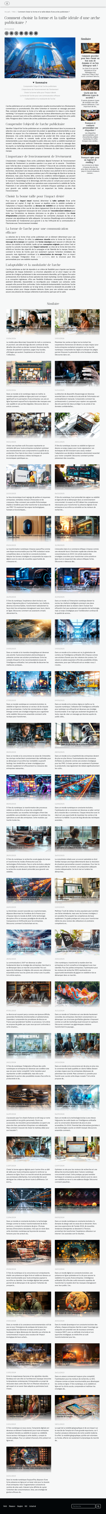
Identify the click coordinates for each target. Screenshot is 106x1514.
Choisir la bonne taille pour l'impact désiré (40, 92)
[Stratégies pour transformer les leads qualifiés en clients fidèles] (77, 1046)
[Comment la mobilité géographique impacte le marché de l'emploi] (77, 1408)
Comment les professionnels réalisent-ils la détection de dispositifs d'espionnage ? (74, 381)
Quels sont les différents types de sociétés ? (90, 95)
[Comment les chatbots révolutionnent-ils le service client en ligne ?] (28, 580)
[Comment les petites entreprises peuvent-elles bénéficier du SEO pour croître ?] (77, 942)
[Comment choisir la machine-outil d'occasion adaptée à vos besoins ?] (28, 425)
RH (26, 1506)
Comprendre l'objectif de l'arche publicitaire (40, 86)
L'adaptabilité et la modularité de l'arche (40, 99)
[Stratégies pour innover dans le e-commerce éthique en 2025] (77, 529)
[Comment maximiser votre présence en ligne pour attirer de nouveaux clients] (28, 1253)
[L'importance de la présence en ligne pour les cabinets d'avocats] (28, 1408)
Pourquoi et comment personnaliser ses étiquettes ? (90, 126)
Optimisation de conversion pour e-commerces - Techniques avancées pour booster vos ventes (77, 795)
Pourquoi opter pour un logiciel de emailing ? (90, 159)
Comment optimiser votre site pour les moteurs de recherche (77, 1157)
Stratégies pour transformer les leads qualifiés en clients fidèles (77, 1053)
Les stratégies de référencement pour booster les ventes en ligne (77, 1364)
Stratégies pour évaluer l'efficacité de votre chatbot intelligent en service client (75, 588)
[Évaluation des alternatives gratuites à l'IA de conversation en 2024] (77, 1097)
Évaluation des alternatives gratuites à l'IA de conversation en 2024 (75, 1105)
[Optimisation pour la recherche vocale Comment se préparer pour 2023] (28, 839)
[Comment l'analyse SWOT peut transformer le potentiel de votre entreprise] (77, 1304)
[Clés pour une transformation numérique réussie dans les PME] (28, 529)
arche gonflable (43, 257)
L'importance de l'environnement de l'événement (40, 89)
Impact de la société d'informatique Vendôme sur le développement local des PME (28, 485)
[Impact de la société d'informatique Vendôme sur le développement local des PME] (28, 477)
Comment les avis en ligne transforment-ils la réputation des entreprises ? (27, 381)
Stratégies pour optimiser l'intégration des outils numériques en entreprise (28, 1053)
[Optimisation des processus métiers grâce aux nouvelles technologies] (28, 787)
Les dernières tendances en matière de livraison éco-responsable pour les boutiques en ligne (28, 1312)
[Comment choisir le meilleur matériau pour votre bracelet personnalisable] (28, 1097)
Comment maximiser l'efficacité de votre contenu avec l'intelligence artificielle (77, 691)
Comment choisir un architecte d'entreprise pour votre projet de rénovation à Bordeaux (28, 1364)
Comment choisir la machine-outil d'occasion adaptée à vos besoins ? (27, 433)
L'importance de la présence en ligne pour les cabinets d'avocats (27, 1415)
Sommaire (41, 82)
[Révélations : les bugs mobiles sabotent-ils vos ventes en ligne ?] (28, 322)
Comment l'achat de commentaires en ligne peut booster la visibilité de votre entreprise (28, 691)
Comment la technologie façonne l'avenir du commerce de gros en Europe (26, 1208)
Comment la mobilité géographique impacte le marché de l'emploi (75, 1415)
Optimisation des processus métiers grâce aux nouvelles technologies (27, 795)
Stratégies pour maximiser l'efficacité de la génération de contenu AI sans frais (74, 640)
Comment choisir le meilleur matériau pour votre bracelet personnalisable (28, 1105)
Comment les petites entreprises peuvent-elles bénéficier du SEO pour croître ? (76, 950)
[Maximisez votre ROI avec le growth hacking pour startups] (28, 735)
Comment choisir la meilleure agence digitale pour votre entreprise (29, 1157)
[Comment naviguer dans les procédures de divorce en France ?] (28, 994)
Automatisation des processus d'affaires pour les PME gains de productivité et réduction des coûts (77, 743)
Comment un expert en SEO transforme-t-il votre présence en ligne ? (77, 485)
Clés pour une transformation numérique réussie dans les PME (28, 536)
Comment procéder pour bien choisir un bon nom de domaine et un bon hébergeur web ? (90, 61)
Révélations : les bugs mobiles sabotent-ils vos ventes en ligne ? (27, 330)
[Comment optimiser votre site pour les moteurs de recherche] (77, 1149)
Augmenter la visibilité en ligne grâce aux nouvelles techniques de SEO (74, 433)
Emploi (20, 1506)
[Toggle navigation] (7, 3)
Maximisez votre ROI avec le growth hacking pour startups (28, 743)
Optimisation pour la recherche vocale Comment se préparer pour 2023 (28, 847)
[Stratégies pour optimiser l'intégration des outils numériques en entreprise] (28, 1046)
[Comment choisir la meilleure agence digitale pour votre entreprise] (28, 1149)
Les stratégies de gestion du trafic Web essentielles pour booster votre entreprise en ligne (29, 1467)
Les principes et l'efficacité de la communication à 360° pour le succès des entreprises (29, 950)
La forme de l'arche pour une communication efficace (40, 96)
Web (14, 12)
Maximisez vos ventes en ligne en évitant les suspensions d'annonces (75, 330)
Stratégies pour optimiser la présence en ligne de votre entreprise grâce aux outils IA (77, 1260)
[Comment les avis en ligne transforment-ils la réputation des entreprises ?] (28, 373)
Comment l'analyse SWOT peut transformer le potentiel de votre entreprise (75, 1312)
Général (32, 1506)
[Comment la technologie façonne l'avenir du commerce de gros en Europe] (28, 1201)
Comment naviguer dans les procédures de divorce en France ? (26, 1002)
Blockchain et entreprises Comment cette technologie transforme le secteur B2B (25, 898)
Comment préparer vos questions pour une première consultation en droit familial (74, 847)
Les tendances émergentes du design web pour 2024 (76, 1208)
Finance (12, 1506)
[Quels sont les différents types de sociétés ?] (90, 85)
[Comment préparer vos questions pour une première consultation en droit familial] (77, 839)
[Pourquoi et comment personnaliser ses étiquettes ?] (90, 115)
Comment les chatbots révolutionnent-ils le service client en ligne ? (26, 588)
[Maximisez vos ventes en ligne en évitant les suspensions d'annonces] (77, 322)
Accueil (7, 12)
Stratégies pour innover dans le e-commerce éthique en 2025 (75, 536)
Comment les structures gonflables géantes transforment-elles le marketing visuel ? (74, 1002)
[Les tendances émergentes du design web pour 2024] (77, 1201)
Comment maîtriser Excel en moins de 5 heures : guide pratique (77, 898)
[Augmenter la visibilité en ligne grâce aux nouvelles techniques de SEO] (77, 425)
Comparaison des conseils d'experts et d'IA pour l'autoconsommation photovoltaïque (28, 640)
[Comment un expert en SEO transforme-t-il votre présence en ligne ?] (77, 477)
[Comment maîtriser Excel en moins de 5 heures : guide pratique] (77, 891)
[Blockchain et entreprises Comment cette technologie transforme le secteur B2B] (28, 891)
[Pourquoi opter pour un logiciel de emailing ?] (90, 150)
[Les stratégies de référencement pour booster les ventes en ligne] (77, 1356)
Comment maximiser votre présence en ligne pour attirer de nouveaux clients (29, 1260)
